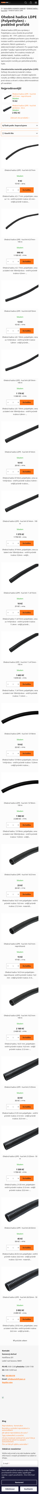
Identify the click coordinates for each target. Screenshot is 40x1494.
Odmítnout (10, 1489)
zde (3, 1477)
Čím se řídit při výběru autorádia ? (15, 1444)
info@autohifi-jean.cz (16, 1379)
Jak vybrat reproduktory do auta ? (15, 1433)
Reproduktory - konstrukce (12, 1426)
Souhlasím (28, 1489)
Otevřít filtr (9, 133)
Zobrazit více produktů (19, 118)
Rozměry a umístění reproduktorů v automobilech (16, 1429)
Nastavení (19, 1482)
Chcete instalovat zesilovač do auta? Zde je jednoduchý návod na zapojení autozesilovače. (18, 1440)
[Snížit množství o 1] (8, 190)
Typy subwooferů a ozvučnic (13, 1435)
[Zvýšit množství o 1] (18, 190)
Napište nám (7, 1382)
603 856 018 (10, 1376)
